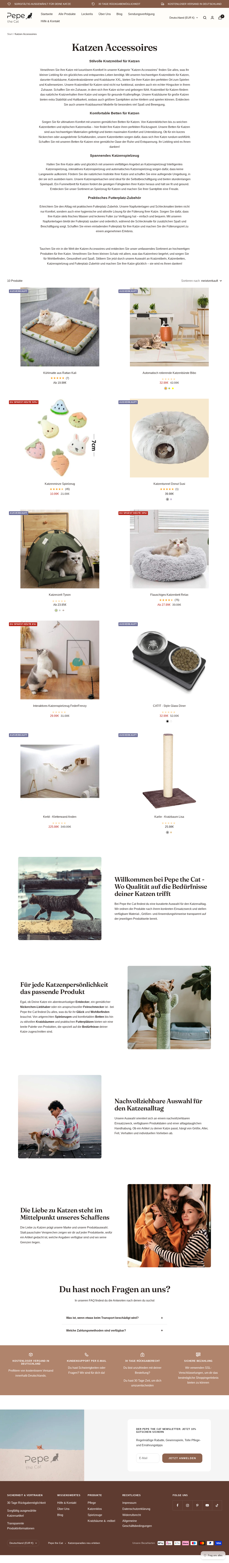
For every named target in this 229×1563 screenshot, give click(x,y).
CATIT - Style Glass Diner (169, 705)
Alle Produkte (67, 14)
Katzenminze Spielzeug (60, 483)
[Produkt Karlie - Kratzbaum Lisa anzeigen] (169, 822)
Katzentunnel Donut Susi (169, 483)
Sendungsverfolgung (141, 14)
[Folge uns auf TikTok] (217, 1505)
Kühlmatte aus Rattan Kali (59, 372)
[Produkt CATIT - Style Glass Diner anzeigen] (169, 711)
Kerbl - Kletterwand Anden (59, 816)
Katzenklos (95, 1508)
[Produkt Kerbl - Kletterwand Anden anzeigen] (59, 822)
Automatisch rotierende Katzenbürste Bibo (169, 372)
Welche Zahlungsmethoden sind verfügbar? (96, 1330)
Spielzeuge (95, 1514)
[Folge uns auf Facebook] (177, 1505)
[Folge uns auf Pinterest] (197, 1505)
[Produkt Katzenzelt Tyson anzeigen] (59, 600)
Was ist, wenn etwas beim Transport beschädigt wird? (102, 1317)
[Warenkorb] (220, 17)
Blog (119, 14)
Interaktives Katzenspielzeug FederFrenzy (60, 705)
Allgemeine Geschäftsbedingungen (137, 1523)
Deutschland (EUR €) (181, 17)
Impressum (129, 1502)
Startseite (47, 14)
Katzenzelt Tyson (60, 594)
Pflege (92, 1502)
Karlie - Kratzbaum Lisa (169, 816)
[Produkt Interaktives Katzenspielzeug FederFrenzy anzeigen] (59, 711)
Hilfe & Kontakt (50, 21)
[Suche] (204, 17)
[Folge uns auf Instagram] (187, 1505)
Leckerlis (87, 14)
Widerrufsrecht (131, 1514)
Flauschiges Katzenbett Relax (169, 594)
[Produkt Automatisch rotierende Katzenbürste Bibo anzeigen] (169, 378)
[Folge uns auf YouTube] (207, 1505)
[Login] (212, 17)
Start (10, 34)
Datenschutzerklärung (136, 1508)
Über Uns (105, 14)
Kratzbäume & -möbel (101, 1520)
